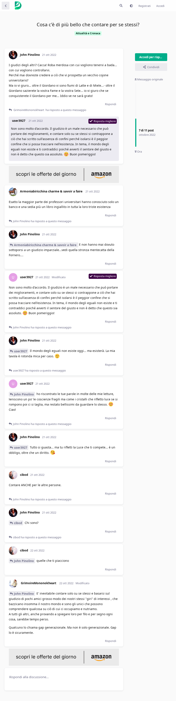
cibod (18, 523)
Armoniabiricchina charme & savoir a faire (45, 245)
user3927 (20, 351)
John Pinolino (24, 394)
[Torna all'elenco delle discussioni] (5, 5)
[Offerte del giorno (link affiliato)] (64, 182)
